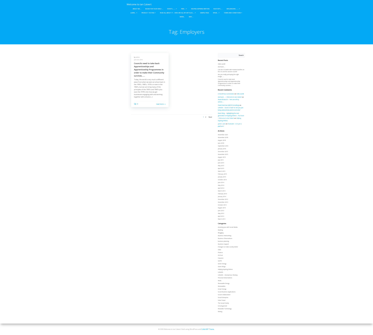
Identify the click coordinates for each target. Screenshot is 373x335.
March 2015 (221, 171)
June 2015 (221, 163)
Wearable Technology (225, 309)
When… (182, 17)
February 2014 (222, 194)
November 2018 (223, 137)
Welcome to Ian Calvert (139, 4)
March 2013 (221, 219)
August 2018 (222, 140)
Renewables (221, 286)
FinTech (220, 255)
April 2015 (221, 168)
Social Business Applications (227, 292)
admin (138, 57)
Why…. (191, 17)
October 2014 (222, 180)
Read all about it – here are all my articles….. (177, 13)
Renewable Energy (223, 283)
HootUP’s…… (218, 9)
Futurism (220, 258)
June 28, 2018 (138, 60)
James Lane (221, 124)
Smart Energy (222, 289)
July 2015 (221, 160)
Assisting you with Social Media (227, 227)
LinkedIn (220, 272)
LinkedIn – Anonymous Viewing (227, 275)
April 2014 (221, 188)
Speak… (215, 13)
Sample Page (204, 13)
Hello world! (221, 64)
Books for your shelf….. (154, 9)
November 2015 (223, 154)
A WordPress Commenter (226, 94)
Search (241, 55)
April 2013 (221, 216)
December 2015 (223, 151)
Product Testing (148, 13)
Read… (220, 280)
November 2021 (223, 135)
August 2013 (222, 208)
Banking (220, 230)
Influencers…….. (233, 9)
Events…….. (171, 9)
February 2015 (222, 174)
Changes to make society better (228, 247)
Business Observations (225, 238)
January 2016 (222, 149)
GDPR (220, 261)
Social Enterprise (223, 297)
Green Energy (222, 264)
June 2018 (221, 143)
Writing (220, 311)
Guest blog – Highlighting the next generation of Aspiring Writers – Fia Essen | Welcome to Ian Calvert (231, 115)
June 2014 (221, 182)
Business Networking (224, 235)
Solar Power (222, 300)
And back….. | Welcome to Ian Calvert (230, 97)
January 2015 (222, 177)
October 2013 (222, 205)
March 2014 (221, 191)
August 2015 (222, 157)
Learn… (133, 13)
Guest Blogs (222, 266)
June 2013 (221, 210)
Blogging (220, 233)
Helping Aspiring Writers (200, 9)
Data (219, 250)
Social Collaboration (224, 295)
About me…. (137, 9)
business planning (223, 241)
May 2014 (221, 185)
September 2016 (223, 146)
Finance (220, 252)
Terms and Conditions (232, 13)
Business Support (223, 244)
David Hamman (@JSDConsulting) (228, 105)
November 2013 (223, 202)
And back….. (221, 67)
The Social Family (223, 303)
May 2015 (221, 165)
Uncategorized (222, 306)
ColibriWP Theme (207, 329)
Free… (183, 9)
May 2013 (221, 213)
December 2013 (223, 199)
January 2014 (222, 196)
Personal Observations (225, 278)
